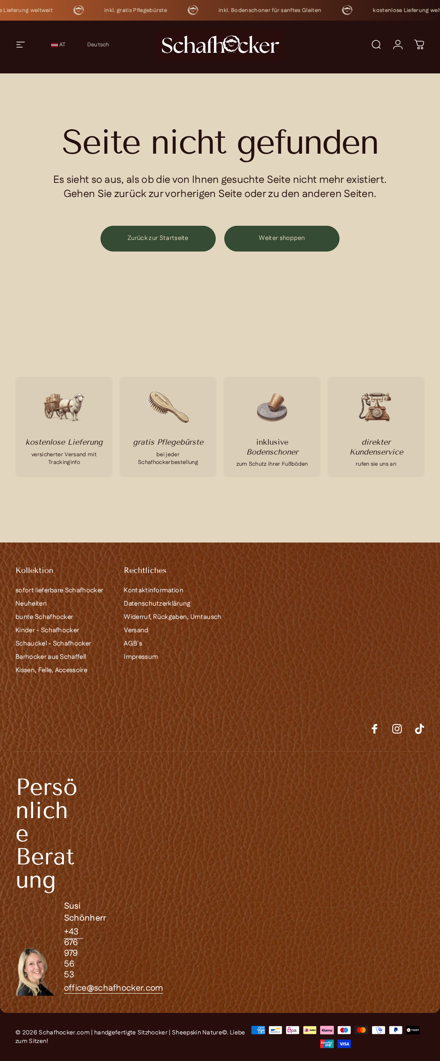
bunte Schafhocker (44, 617)
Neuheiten (31, 604)
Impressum (141, 657)
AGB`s (133, 644)
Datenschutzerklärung (157, 604)
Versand (136, 630)
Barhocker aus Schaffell (50, 657)
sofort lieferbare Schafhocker (59, 590)
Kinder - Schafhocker (47, 630)
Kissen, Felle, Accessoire (51, 670)
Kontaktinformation (153, 590)
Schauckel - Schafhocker (53, 644)
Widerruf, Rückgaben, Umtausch (172, 617)
